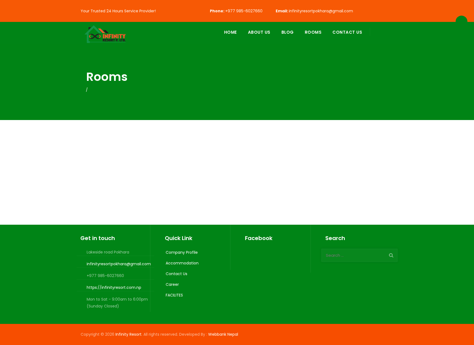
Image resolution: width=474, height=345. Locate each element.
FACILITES (174, 295)
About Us (259, 32)
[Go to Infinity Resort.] (82, 90)
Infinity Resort (128, 334)
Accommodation (182, 263)
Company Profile (182, 252)
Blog (287, 32)
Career (172, 284)
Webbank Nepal (223, 334)
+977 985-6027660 (244, 11)
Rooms (313, 32)
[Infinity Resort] (106, 35)
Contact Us (347, 32)
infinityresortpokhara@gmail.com (321, 11)
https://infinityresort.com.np (114, 287)
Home (230, 32)
